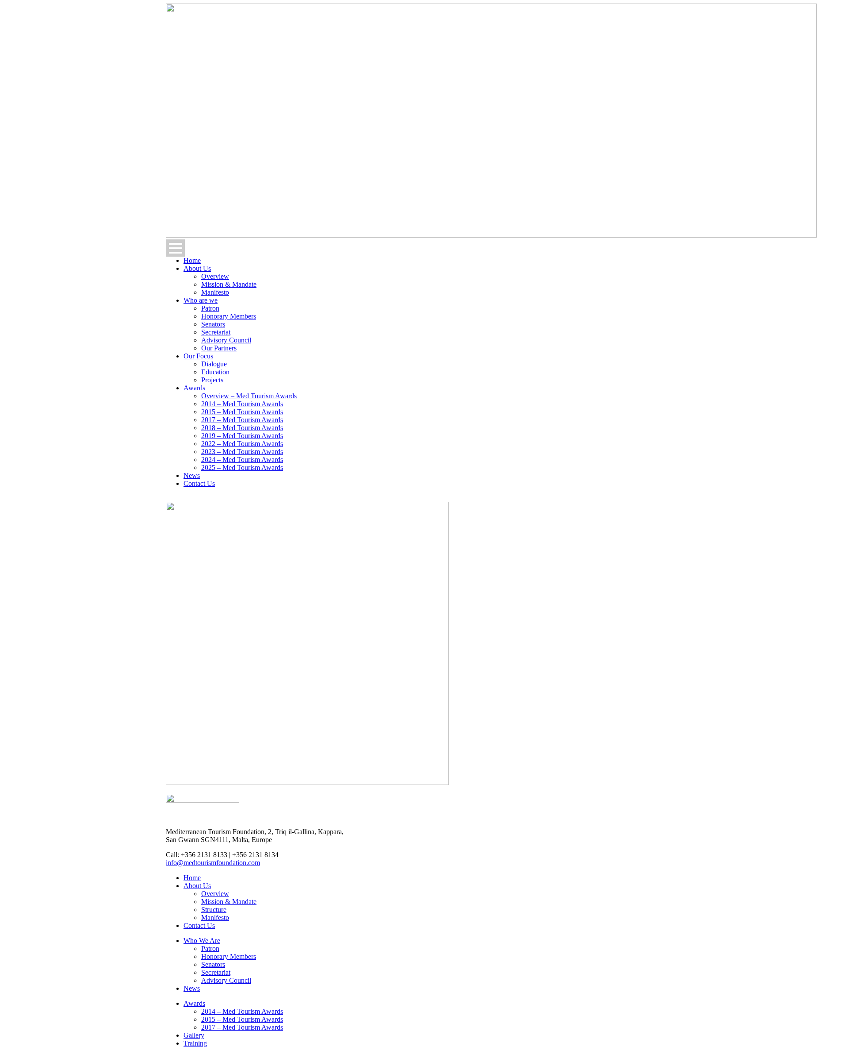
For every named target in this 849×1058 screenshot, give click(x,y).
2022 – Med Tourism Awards (242, 443)
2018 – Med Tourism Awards (242, 427)
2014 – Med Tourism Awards (242, 404)
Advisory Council (226, 340)
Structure (213, 909)
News (192, 475)
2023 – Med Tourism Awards (242, 451)
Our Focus (198, 356)
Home (192, 260)
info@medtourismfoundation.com (213, 862)
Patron (210, 308)
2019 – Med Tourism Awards (242, 435)
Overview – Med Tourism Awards (249, 396)
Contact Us (199, 483)
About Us (197, 268)
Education (215, 372)
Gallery (194, 1035)
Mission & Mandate (228, 284)
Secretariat (215, 332)
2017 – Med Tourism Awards (242, 419)
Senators (213, 324)
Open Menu (175, 248)
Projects (212, 380)
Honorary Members (228, 316)
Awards (194, 388)
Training (195, 1043)
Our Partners (219, 348)
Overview (215, 276)
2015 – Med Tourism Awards (242, 412)
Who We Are (202, 940)
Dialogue (214, 364)
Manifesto (215, 292)
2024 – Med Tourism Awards (242, 459)
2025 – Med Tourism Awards (242, 467)
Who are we (201, 300)
